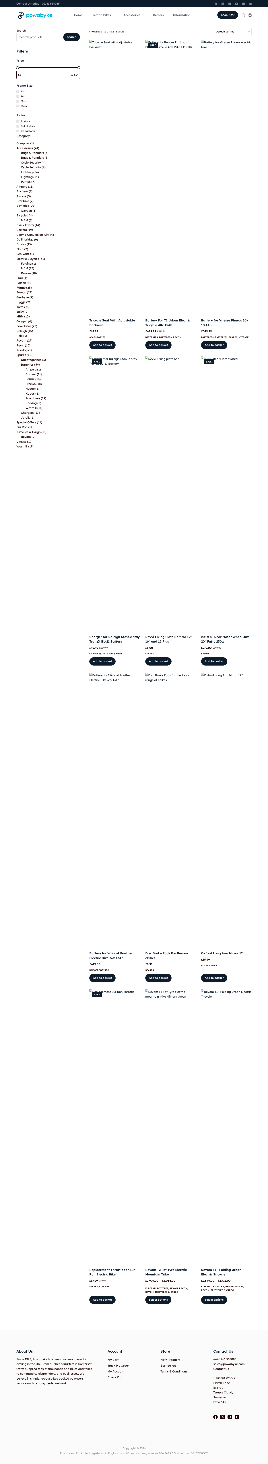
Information (182, 15)
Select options (158, 1299)
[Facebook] (216, 4)
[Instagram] (229, 4)
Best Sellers (168, 1365)
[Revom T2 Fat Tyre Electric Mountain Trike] (170, 1126)
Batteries (151, 337)
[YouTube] (236, 4)
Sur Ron (104, 1286)
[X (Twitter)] (223, 4)
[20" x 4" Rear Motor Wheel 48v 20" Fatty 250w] (226, 493)
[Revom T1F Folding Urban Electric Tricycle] (226, 1126)
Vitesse (244, 337)
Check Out (115, 1377)
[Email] (250, 4)
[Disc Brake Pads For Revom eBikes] (170, 809)
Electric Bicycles (156, 1288)
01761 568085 (51, 3)
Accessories (131, 15)
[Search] (243, 15)
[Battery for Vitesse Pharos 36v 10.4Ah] (226, 176)
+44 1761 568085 (224, 1359)
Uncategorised (99, 970)
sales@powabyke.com (229, 1364)
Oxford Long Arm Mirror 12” (222, 953)
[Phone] (243, 4)
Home (78, 15)
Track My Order (118, 1365)
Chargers (95, 653)
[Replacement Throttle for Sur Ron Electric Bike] (114, 1126)
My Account (116, 1371)
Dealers (158, 15)
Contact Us (221, 1369)
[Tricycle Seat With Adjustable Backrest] (114, 176)
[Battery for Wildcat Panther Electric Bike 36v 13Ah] (114, 809)
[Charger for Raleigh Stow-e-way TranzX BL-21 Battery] (114, 493)
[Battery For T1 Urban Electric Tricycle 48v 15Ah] (170, 176)
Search (21, 30)
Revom (177, 337)
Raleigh (108, 653)
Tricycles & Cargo (166, 1292)
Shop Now (227, 15)
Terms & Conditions (173, 1371)
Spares (233, 337)
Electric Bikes (101, 15)
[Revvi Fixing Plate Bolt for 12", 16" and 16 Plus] (170, 493)
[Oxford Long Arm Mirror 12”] (226, 809)
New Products (170, 1360)
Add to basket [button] (102, 345)
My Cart (113, 1360)
